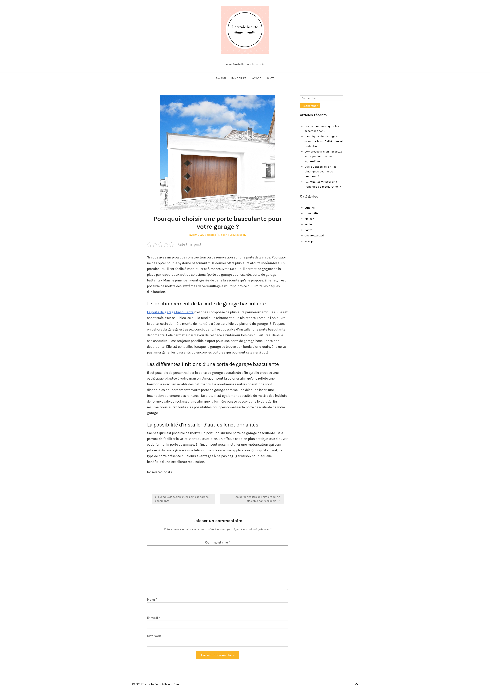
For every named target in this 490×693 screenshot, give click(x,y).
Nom (152, 599)
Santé (270, 78)
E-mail (153, 618)
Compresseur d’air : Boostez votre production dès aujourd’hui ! (323, 156)
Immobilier (238, 78)
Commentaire (217, 542)
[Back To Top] (356, 684)
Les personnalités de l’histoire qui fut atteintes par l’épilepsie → (257, 499)
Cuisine (310, 207)
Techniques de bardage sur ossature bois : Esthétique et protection (324, 141)
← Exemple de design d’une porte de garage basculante (181, 499)
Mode (308, 224)
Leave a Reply (238, 234)
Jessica (211, 234)
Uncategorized (314, 235)
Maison (221, 78)
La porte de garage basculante (170, 312)
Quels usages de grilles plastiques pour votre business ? (320, 171)
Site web (154, 636)
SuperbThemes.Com (167, 684)
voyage (256, 78)
